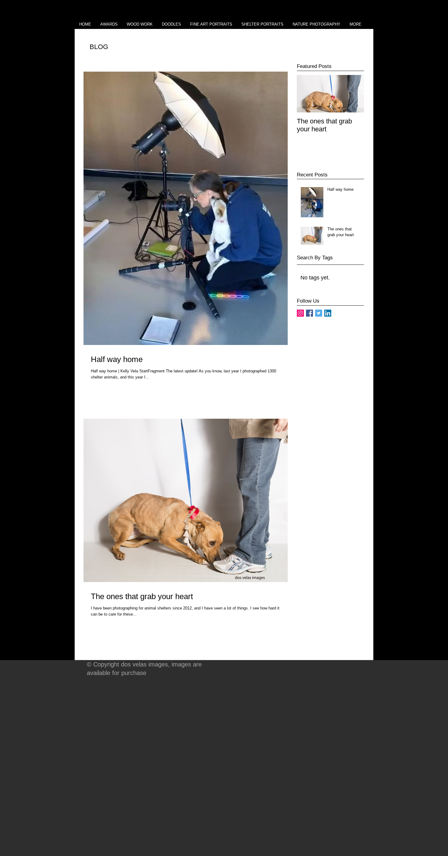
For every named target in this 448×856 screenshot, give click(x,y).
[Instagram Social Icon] (300, 313)
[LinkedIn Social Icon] (327, 313)
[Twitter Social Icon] (318, 313)
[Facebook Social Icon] (309, 313)
